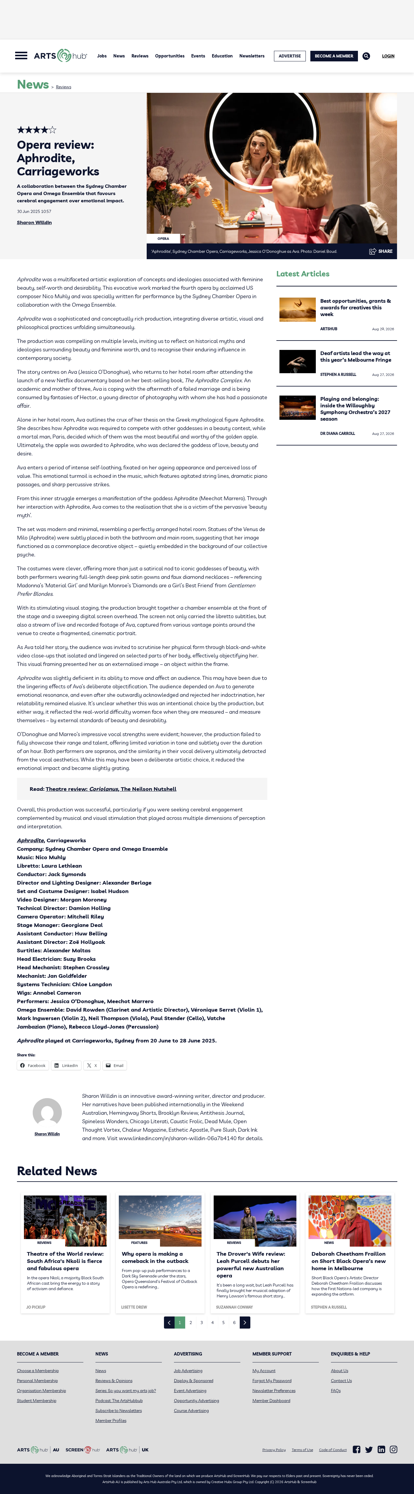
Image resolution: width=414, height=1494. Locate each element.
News (119, 56)
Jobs (102, 56)
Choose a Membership (38, 1370)
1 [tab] (180, 1322)
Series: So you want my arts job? (125, 1390)
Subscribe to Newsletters (118, 1410)
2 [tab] (190, 1322)
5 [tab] (223, 1322)
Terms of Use (302, 1449)
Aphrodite (30, 840)
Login (388, 56)
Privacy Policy (274, 1449)
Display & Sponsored (193, 1380)
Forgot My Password (272, 1380)
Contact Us (341, 1380)
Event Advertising (190, 1390)
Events (198, 56)
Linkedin (381, 1449)
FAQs (336, 1390)
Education (222, 56)
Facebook (356, 1449)
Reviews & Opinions (113, 1380)
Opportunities (170, 56)
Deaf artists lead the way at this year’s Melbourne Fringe (355, 356)
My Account (263, 1370)
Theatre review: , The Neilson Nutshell (111, 788)
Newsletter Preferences (273, 1390)
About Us (339, 1370)
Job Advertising (188, 1370)
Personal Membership (37, 1380)
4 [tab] (212, 1322)
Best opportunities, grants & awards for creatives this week (355, 307)
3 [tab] (201, 1322)
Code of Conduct (333, 1449)
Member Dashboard (271, 1400)
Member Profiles (110, 1420)
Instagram (393, 1449)
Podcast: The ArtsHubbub (119, 1400)
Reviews (140, 56)
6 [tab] (234, 1322)
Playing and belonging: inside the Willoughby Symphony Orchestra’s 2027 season (355, 409)
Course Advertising (191, 1410)
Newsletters (252, 56)
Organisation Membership (41, 1390)
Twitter (369, 1450)
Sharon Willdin (34, 222)
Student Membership (36, 1400)
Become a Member (334, 56)
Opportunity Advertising (196, 1400)
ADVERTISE (290, 56)
